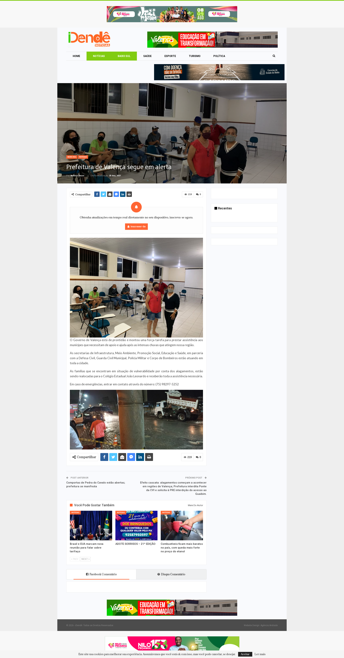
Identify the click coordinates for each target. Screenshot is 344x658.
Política (219, 56)
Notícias (99, 56)
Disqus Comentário (173, 574)
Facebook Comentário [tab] (103, 574)
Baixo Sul (124, 56)
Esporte (170, 56)
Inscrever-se (138, 226)
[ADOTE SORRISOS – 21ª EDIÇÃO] (136, 525)
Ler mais (260, 654)
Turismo (194, 56)
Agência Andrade (269, 625)
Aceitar (245, 654)
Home (76, 56)
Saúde (147, 56)
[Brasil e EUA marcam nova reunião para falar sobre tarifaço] (91, 525)
